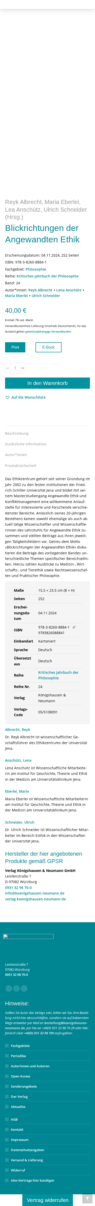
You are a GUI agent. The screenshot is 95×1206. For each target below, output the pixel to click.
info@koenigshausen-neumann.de (34, 893)
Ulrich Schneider (46, 295)
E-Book (48, 347)
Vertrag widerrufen (47, 1200)
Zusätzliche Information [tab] (25, 444)
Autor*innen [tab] (16, 454)
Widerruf (18, 1170)
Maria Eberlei (16, 295)
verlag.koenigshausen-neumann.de (35, 899)
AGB (14, 1119)
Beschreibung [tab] (17, 433)
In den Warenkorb (47, 383)
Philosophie (36, 269)
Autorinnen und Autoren (30, 1066)
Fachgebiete (20, 1045)
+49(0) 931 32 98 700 (39, 1033)
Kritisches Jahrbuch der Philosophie (48, 276)
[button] (25, 397)
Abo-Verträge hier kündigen (32, 1180)
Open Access (20, 1076)
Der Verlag (19, 1096)
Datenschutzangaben (27, 1150)
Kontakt (17, 1129)
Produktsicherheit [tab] (20, 465)
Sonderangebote (24, 1086)
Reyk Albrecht (40, 290)
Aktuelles (18, 1106)
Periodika (18, 1056)
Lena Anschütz (69, 290)
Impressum (19, 1139)
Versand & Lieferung (27, 1160)
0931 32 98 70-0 (18, 887)
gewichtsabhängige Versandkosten (48, 331)
